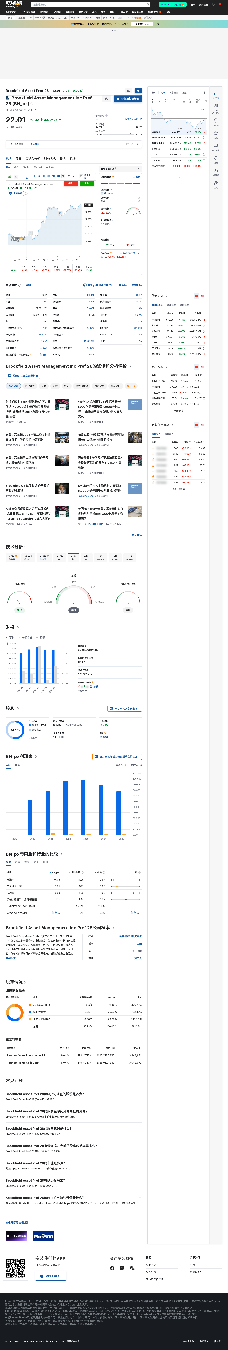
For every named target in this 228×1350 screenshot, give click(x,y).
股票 (10, 17)
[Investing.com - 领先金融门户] (14, 4)
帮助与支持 (196, 1272)
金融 (139, 943)
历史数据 (37, 167)
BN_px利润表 (19, 756)
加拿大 (138, 958)
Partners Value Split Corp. (23, 1062)
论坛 (73, 158)
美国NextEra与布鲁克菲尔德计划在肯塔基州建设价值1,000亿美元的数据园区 (100, 513)
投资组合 (151, 1272)
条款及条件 (188, 1341)
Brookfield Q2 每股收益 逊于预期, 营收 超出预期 (28, 488)
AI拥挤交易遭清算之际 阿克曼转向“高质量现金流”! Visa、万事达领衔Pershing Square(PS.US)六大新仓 (28, 513)
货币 (154, 92)
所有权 (26, 167)
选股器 (21, 17)
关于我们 (195, 1257)
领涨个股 (171, 305)
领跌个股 (184, 305)
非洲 (127, 17)
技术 (63, 158)
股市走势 (157, 295)
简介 (16, 167)
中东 (112, 17)
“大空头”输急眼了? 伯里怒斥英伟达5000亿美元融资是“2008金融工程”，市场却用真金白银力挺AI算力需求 (100, 409)
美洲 (98, 17)
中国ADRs (88, 17)
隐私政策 (204, 1341)
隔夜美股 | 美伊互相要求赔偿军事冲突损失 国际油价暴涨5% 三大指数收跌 (100, 462)
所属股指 (50, 167)
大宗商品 (173, 92)
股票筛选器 (137, 11)
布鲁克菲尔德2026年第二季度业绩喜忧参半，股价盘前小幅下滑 (28, 437)
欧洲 (105, 17)
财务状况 (50, 158)
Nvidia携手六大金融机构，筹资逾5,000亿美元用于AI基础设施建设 (99, 488)
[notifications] (213, 4)
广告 (192, 1264)
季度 (17, 765)
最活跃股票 (157, 305)
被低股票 (148, 17)
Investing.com (85, 496)
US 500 (156, 160)
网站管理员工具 (155, 1279)
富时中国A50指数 (160, 137)
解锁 (57, 912)
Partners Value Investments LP (26, 1055)
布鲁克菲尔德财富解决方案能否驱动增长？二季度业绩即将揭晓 (101, 437)
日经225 (156, 149)
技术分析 (14, 546)
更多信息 (34, 144)
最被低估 (156, 434)
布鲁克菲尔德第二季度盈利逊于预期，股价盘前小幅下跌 (27, 460)
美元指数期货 (158, 166)
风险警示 (218, 1341)
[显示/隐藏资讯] (81, 176)
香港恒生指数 (158, 143)
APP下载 (151, 1264)
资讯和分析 (33, 158)
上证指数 (156, 131)
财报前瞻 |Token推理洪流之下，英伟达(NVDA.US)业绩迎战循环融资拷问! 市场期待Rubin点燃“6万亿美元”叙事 (28, 409)
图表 (18, 158)
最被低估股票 (160, 425)
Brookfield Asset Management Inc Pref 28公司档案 (58, 927)
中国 (30, 17)
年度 (8, 765)
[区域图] (16, 177)
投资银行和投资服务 (130, 936)
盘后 (66, 17)
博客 (148, 1257)
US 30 (155, 154)
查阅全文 (11, 958)
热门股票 (157, 367)
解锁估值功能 (131, 119)
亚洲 (120, 17)
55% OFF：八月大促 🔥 (173, 4)
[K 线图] (9, 177)
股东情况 (14, 981)
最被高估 (169, 434)
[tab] (13, 557)
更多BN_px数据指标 (130, 285)
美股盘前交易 (54, 17)
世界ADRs (75, 17)
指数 (163, 92)
